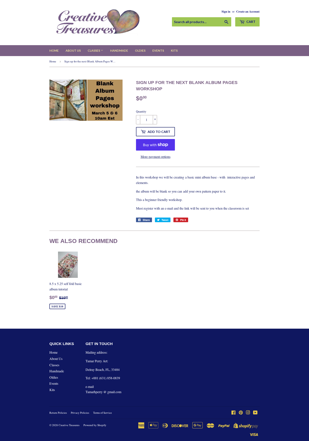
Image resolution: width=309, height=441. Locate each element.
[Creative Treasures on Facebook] (233, 413)
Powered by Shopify (94, 425)
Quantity (141, 111)
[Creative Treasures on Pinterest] (241, 413)
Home (54, 50)
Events (158, 50)
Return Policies (58, 413)
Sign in (226, 11)
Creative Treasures (69, 425)
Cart (250, 22)
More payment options (155, 156)
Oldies (140, 50)
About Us (73, 50)
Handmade (119, 50)
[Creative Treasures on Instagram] (248, 413)
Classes (94, 50)
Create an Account (248, 11)
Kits (174, 50)
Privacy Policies (80, 413)
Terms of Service (102, 413)
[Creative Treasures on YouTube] (255, 413)
